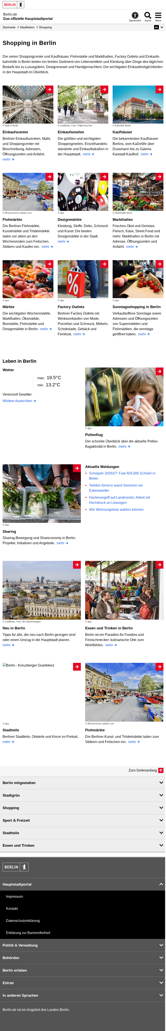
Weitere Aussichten (17, 401)
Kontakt (12, 908)
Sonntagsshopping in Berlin (137, 307)
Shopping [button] (11, 808)
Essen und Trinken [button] (18, 845)
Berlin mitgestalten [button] (19, 783)
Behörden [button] (11, 958)
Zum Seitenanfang (143, 770)
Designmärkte (69, 220)
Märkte (8, 307)
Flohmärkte (12, 220)
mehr (6, 159)
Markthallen (123, 220)
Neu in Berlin (14, 628)
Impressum (14, 896)
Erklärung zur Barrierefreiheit (28, 933)
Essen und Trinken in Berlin (109, 628)
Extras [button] (8, 983)
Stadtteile (11, 730)
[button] (158, 27)
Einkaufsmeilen (71, 132)
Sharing (9, 532)
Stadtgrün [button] (11, 795)
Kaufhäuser (122, 132)
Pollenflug (94, 435)
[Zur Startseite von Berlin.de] (16, 870)
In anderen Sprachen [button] (20, 995)
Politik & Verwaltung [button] (20, 945)
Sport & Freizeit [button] (16, 820)
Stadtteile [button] (11, 833)
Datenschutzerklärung (23, 921)
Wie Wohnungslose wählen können (116, 509)
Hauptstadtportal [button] (17, 884)
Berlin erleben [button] (15, 970)
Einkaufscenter (15, 132)
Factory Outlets (71, 307)
